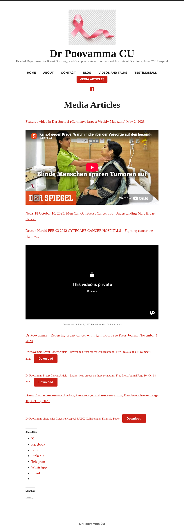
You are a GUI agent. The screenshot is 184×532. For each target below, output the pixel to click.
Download (45, 358)
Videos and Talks (112, 72)
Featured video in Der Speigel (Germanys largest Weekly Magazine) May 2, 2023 (85, 121)
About (48, 72)
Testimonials (145, 72)
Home (31, 72)
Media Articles (92, 79)
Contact (68, 72)
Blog (87, 72)
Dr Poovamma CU (92, 53)
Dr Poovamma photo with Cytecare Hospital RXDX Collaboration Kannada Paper (72, 418)
